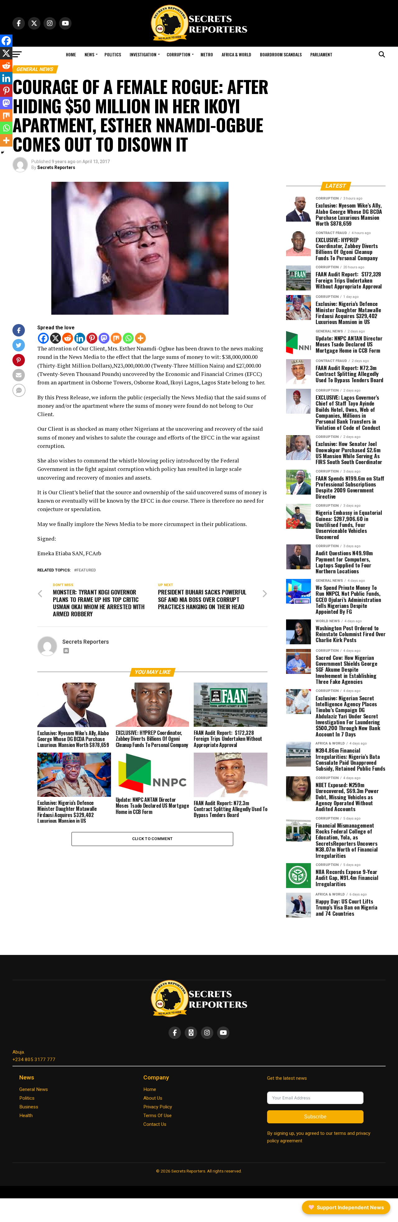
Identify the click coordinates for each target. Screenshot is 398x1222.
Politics (112, 54)
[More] (140, 338)
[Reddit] (67, 338)
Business (28, 1107)
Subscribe (315, 1116)
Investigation (143, 54)
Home (71, 54)
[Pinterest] (91, 338)
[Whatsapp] (128, 338)
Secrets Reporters (56, 167)
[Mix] (116, 338)
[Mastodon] (104, 338)
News (89, 54)
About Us (152, 1098)
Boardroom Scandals (281, 54)
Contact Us (154, 1124)
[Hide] (2, 152)
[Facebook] (43, 338)
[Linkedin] (79, 338)
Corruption (178, 54)
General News (33, 1089)
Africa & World (236, 54)
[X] (55, 338)
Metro (207, 54)
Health (26, 1115)
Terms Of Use (157, 1115)
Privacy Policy (157, 1107)
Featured (86, 570)
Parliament (321, 54)
